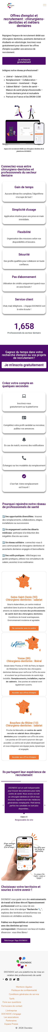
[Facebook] (6, 979)
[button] (3, 805)
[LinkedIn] (18, 979)
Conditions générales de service (24, 994)
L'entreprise (11, 1010)
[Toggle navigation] (45, 5)
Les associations (11, 1017)
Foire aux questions (12, 1002)
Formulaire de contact (11, 1006)
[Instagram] (10, 979)
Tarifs (11, 998)
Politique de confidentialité (24, 990)
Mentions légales (24, 986)
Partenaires (11, 1020)
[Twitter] (14, 979)
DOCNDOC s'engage (11, 1014)
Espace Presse (11, 1024)
